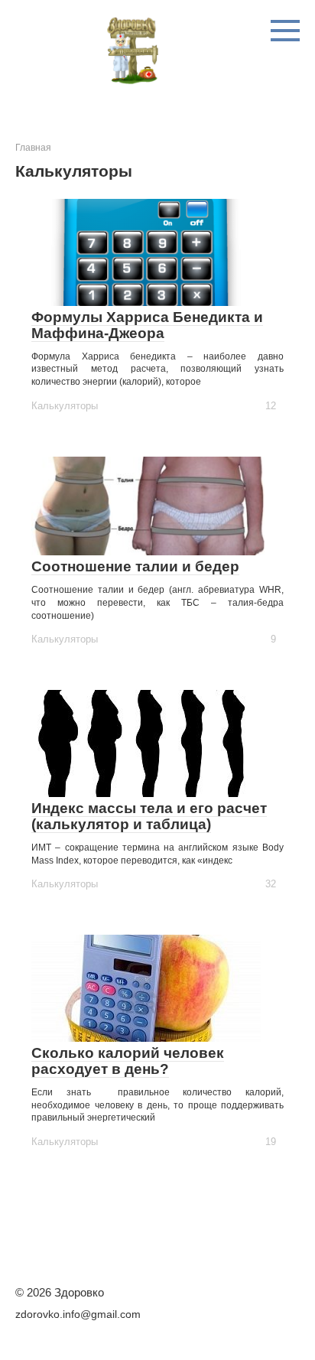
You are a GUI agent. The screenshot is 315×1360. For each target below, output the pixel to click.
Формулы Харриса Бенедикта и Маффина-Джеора (147, 325)
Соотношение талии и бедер (135, 566)
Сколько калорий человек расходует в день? (127, 1061)
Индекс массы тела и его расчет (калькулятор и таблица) (149, 816)
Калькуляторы (64, 406)
